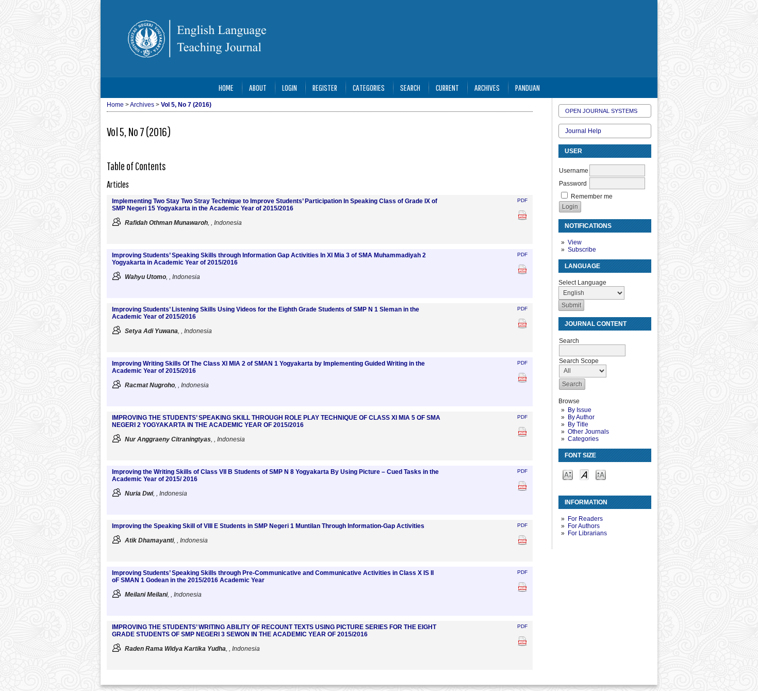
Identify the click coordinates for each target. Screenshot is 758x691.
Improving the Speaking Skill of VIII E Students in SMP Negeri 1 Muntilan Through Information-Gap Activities (268, 526)
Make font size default (584, 474)
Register (324, 87)
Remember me (592, 196)
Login (289, 87)
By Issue (579, 410)
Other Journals (588, 431)
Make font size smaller (568, 474)
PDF (522, 200)
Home (226, 87)
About (258, 87)
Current (447, 87)
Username (573, 170)
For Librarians (587, 533)
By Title (578, 424)
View (575, 242)
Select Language (582, 282)
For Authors (584, 526)
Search (410, 87)
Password (573, 183)
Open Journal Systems (601, 111)
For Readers (585, 518)
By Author (581, 417)
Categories (583, 438)
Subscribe (582, 249)
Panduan (527, 87)
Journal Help (583, 131)
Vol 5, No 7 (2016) (186, 104)
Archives (487, 87)
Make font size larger (601, 474)
